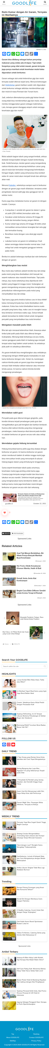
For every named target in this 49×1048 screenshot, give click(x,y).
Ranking (36, 1034)
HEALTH (7, 533)
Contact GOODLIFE (36, 1037)
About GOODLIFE (12, 1037)
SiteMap (13, 1041)
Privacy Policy (36, 1041)
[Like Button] (5, 512)
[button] (45, 666)
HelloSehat (9, 85)
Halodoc (12, 185)
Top (12, 1034)
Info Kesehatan (18, 533)
